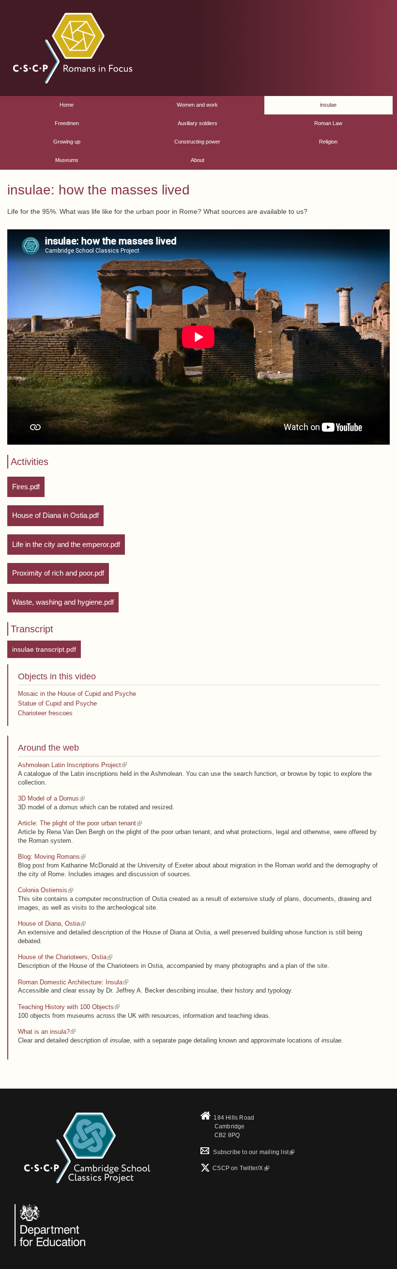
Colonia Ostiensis (42, 890)
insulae (328, 105)
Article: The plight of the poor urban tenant (77, 823)
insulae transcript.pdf (44, 649)
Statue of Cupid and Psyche (57, 703)
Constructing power (197, 142)
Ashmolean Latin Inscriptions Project (69, 765)
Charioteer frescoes (45, 713)
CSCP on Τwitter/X (237, 1168)
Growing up (66, 142)
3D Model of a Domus (48, 798)
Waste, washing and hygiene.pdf (63, 602)
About (197, 160)
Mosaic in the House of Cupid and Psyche (77, 693)
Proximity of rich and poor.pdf (58, 573)
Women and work (197, 105)
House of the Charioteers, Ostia (62, 957)
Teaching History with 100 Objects (66, 1007)
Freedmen (67, 123)
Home (67, 105)
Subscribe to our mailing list (244, 1152)
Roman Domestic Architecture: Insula (70, 982)
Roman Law (328, 123)
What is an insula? (44, 1031)
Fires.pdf (26, 486)
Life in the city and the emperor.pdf (66, 544)
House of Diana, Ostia (49, 923)
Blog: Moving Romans (49, 856)
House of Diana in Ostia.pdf (55, 515)
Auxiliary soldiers (197, 123)
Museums (66, 160)
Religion (328, 142)
